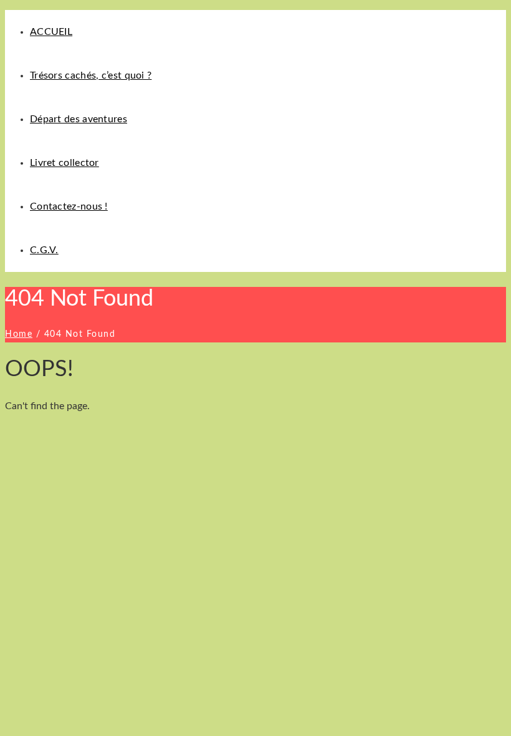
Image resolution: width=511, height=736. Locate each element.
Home (18, 334)
